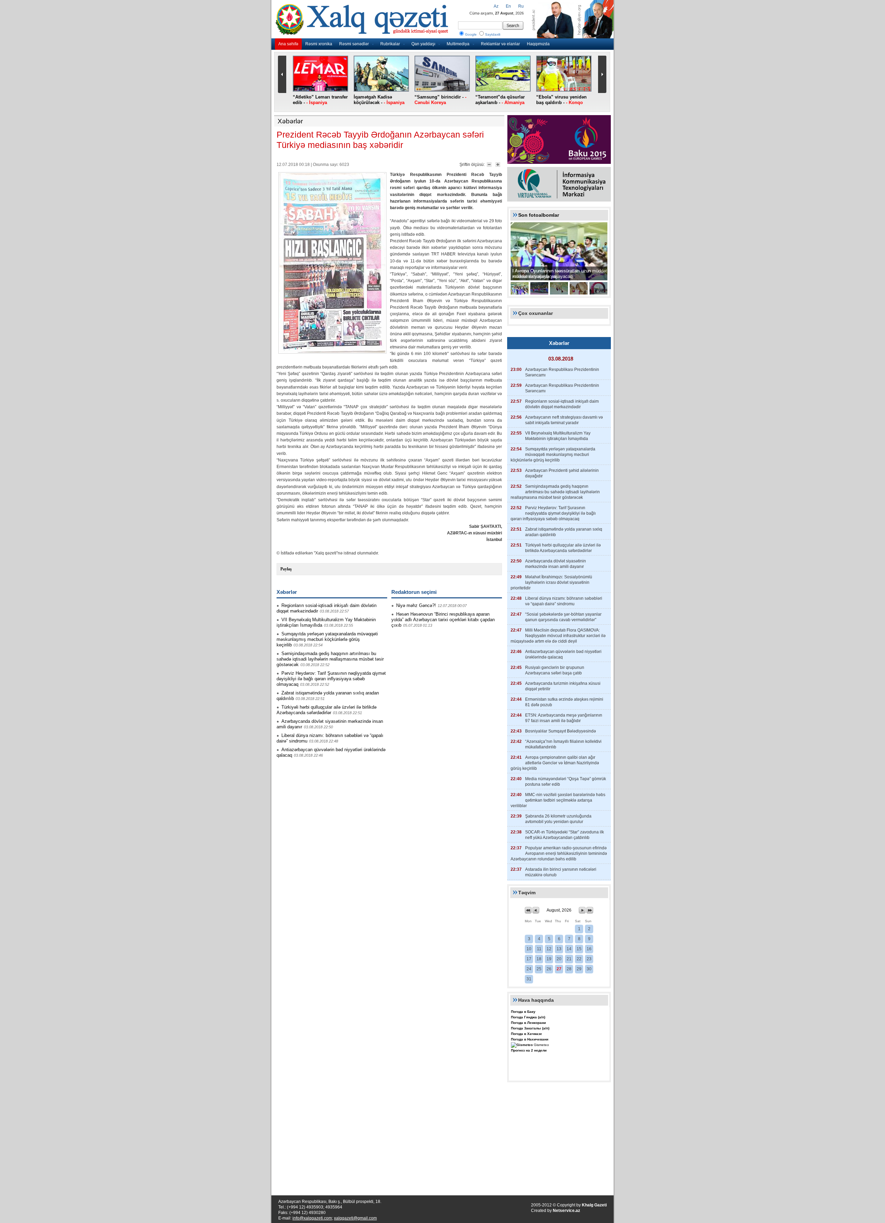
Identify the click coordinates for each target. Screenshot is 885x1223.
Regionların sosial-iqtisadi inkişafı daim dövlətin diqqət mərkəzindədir (562, 404)
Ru (521, 6)
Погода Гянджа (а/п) (528, 1017)
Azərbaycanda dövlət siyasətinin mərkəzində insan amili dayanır (555, 564)
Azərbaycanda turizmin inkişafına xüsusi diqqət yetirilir (562, 686)
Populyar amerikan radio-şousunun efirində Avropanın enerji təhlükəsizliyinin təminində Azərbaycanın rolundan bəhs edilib (559, 853)
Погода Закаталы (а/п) (530, 1028)
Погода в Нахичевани (529, 1039)
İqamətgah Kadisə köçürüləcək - (379, 99)
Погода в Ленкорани (528, 1023)
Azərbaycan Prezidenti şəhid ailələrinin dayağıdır (562, 473)
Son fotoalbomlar (538, 215)
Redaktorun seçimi (414, 592)
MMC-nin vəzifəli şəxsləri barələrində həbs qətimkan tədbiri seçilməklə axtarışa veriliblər (558, 800)
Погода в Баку (523, 1012)
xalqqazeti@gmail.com (355, 1218)
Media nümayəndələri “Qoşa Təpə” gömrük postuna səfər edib (565, 781)
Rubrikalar (390, 43)
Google (471, 34)
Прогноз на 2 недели (529, 1050)
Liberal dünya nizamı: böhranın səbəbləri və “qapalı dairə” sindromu (563, 601)
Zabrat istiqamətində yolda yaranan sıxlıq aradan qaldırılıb (563, 532)
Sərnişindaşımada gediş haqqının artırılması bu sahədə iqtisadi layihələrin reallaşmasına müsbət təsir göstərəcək (330, 659)
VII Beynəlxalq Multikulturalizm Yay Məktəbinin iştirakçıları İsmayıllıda (557, 436)
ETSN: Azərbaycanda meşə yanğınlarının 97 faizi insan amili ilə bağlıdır (563, 718)
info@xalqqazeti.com (312, 1218)
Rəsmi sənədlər (354, 43)
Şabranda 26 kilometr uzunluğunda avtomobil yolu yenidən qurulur (558, 819)
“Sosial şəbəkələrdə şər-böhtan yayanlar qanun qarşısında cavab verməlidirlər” (563, 617)
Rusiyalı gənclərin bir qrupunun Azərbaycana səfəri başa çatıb (554, 670)
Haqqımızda (538, 43)
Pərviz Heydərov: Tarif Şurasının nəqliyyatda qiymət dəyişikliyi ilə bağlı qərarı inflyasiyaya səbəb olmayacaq (331, 679)
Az (496, 6)
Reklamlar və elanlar (500, 43)
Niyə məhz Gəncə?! (416, 605)
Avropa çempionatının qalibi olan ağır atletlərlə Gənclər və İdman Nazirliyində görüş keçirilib (555, 763)
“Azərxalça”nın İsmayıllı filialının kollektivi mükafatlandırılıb (563, 744)
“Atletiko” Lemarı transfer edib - (320, 99)
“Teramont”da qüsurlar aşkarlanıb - (500, 99)
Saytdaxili (492, 34)
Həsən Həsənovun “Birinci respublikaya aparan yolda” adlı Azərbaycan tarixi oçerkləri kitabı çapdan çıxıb (443, 620)
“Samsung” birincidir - (440, 99)
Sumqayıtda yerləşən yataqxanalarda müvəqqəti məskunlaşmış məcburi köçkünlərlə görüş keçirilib (327, 639)
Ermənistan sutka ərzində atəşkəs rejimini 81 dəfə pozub (564, 702)
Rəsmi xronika (318, 43)
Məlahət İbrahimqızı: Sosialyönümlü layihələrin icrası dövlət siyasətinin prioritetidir (551, 582)
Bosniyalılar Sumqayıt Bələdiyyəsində (560, 731)
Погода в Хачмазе (526, 1034)
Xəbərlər (290, 121)
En (508, 6)
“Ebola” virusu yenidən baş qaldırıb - (561, 99)
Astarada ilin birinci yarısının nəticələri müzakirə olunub (560, 872)
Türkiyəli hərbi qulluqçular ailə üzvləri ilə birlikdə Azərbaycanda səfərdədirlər (326, 709)
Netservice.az (566, 1210)
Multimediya (458, 43)
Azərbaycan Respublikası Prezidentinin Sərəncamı (562, 372)
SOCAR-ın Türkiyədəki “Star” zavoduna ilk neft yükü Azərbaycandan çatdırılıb (564, 835)
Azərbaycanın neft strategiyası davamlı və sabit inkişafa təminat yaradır (564, 420)
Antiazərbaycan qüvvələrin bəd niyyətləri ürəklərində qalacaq (563, 654)
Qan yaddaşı (423, 43)
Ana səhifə (288, 43)
